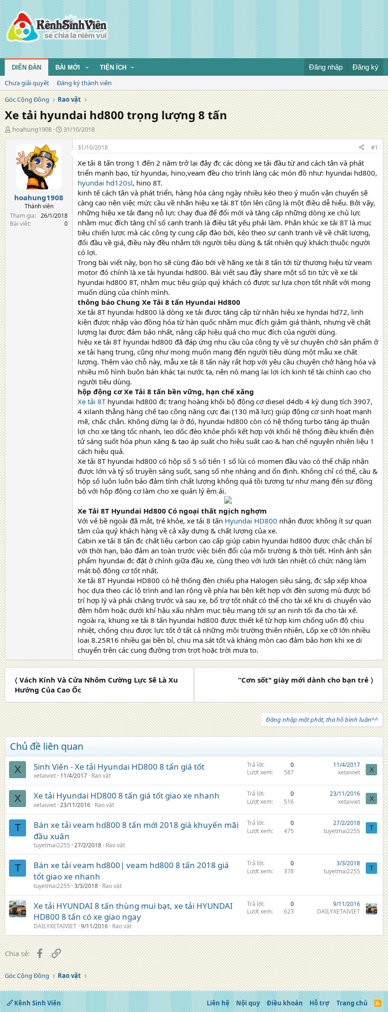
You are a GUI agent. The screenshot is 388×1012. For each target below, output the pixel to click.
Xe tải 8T (92, 401)
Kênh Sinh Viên (37, 1003)
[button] (87, 68)
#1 (374, 147)
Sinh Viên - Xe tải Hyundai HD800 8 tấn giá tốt (119, 766)
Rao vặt (101, 776)
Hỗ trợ (319, 1003)
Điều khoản (285, 1003)
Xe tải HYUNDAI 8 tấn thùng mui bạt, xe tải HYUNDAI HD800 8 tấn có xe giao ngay (133, 911)
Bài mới (67, 67)
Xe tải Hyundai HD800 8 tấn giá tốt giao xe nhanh (127, 795)
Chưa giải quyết (27, 83)
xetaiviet (45, 776)
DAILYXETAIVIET (55, 926)
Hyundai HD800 (251, 520)
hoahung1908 (32, 129)
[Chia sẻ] (361, 147)
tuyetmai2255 (52, 845)
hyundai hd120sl (105, 182)
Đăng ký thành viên (84, 83)
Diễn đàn (26, 67)
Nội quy (248, 1003)
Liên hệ (218, 1003)
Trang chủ (352, 1003)
